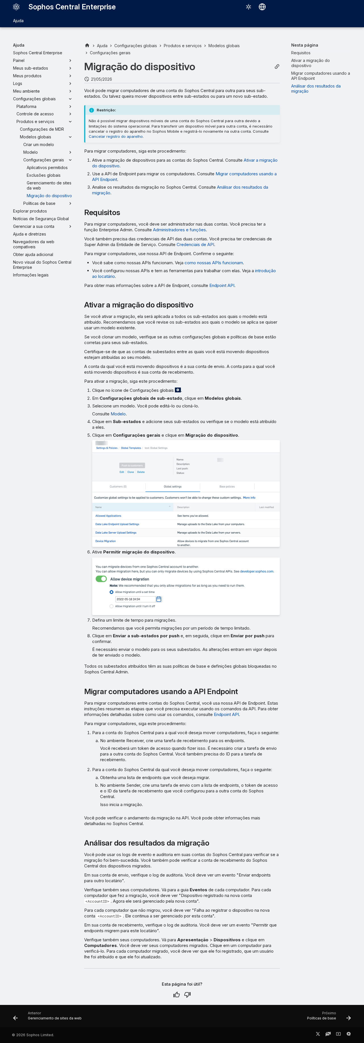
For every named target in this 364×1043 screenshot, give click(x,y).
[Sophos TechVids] (338, 1035)
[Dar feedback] (348, 1035)
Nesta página (304, 45)
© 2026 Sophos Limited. (33, 1035)
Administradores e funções (179, 229)
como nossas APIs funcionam (214, 262)
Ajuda (18, 20)
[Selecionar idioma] (262, 7)
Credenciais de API (195, 244)
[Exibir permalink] (277, 67)
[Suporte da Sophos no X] (317, 1035)
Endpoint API (221, 285)
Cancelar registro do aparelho (116, 136)
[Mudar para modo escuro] (248, 7)
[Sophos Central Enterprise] (16, 7)
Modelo (118, 414)
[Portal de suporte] (328, 1035)
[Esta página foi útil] (176, 994)
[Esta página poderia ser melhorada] (187, 994)
